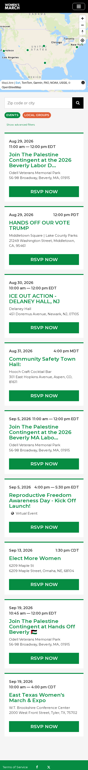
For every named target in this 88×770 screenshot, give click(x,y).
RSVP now (44, 191)
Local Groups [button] (36, 115)
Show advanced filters (21, 124)
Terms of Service (15, 767)
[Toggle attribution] (83, 82)
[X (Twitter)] (48, 767)
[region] (44, 52)
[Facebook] (37, 767)
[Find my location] (82, 40)
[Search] (77, 103)
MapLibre (8, 82)
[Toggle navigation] (78, 6)
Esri (18, 82)
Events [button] (12, 115)
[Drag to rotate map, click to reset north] (82, 31)
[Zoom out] (82, 25)
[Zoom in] (82, 18)
